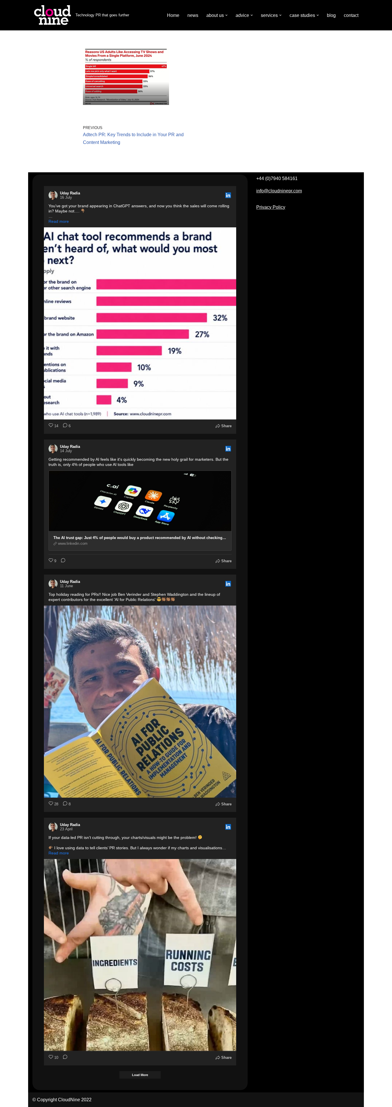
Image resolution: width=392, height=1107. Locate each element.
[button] (226, 15)
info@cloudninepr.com (279, 190)
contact (351, 15)
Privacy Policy (270, 207)
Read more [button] (58, 221)
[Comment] (61, 561)
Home (173, 15)
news (192, 15)
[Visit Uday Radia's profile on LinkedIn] (54, 195)
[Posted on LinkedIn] (228, 195)
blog (331, 15)
